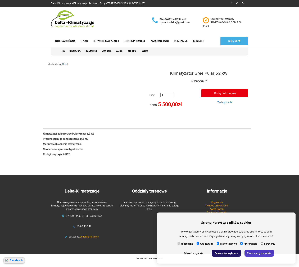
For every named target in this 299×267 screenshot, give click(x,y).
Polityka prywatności (217, 205)
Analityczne (206, 243)
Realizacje (181, 41)
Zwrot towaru (217, 209)
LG (63, 51)
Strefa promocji (134, 41)
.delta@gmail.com (89, 236)
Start (65, 64)
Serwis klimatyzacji (106, 41)
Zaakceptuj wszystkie (259, 253)
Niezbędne (187, 243)
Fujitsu (132, 51)
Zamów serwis (160, 41)
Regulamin (217, 202)
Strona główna (65, 41)
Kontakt (198, 41)
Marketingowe (228, 243)
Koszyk (233, 41)
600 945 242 (179, 19)
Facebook (16, 260)
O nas (84, 41)
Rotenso (75, 51)
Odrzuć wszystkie (193, 253)
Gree (145, 51)
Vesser (106, 51)
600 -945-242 (84, 226)
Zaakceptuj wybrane (226, 253)
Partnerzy (269, 243)
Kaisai (119, 51)
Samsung (91, 51)
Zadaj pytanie (224, 102)
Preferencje (250, 243)
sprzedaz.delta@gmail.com (175, 22)
